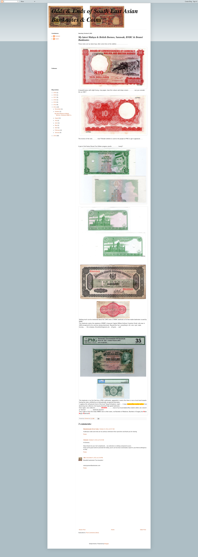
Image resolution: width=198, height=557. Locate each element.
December (58, 109)
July (56, 120)
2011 (55, 107)
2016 (55, 100)
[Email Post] (98, 418)
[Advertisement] (112, 513)
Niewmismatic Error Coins (91, 429)
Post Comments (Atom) (92, 532)
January (57, 132)
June (56, 123)
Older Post (143, 529)
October (57, 111)
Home (112, 529)
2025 (55, 92)
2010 (55, 135)
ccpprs (57, 39)
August (57, 118)
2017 (55, 97)
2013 (55, 102)
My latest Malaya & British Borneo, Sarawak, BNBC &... (63, 114)
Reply (85, 434)
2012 (55, 104)
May (56, 125)
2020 (55, 95)
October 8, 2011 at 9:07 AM (106, 429)
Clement (85, 440)
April (56, 127)
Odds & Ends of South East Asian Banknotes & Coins (95, 15)
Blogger (106, 543)
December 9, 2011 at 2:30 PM (94, 457)
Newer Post (82, 529)
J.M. (84, 457)
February (57, 130)
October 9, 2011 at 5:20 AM (96, 440)
